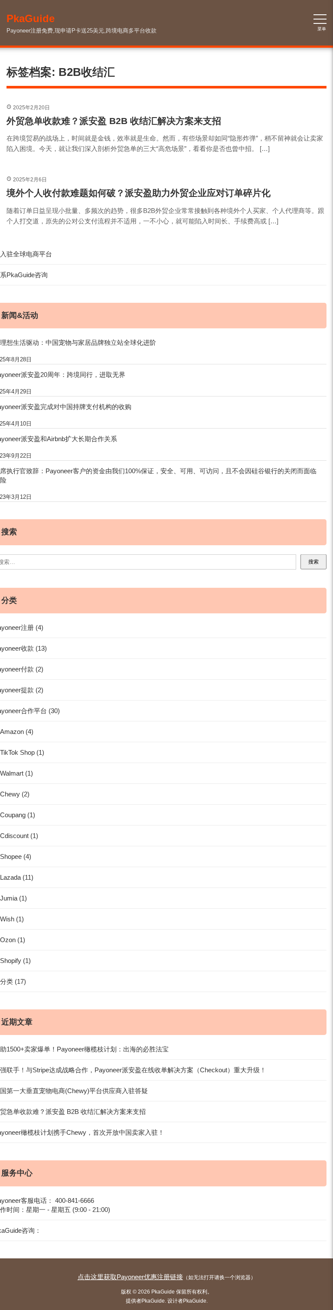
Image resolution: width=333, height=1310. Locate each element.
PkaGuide (153, 1301)
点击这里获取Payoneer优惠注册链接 (130, 1277)
